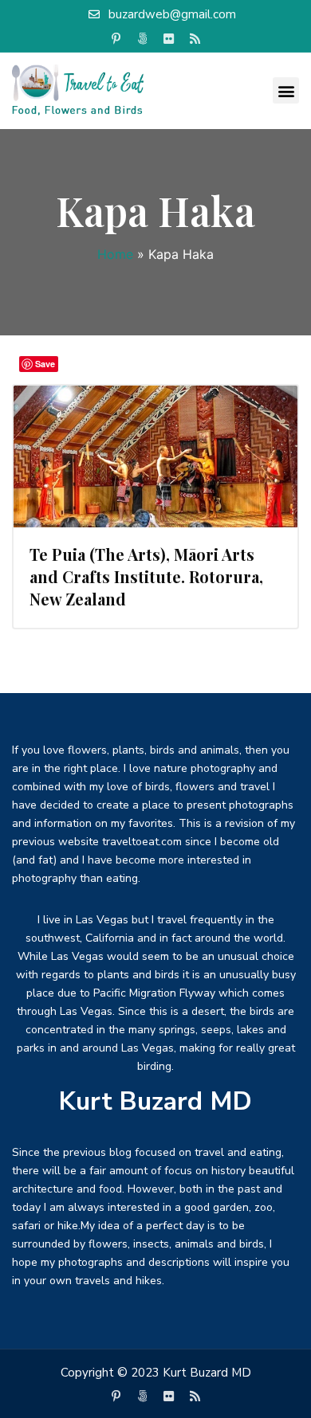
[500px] (143, 39)
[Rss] (195, 39)
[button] (286, 90)
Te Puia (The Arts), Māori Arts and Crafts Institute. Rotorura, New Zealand (146, 576)
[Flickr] (169, 39)
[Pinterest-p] (116, 39)
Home (115, 254)
